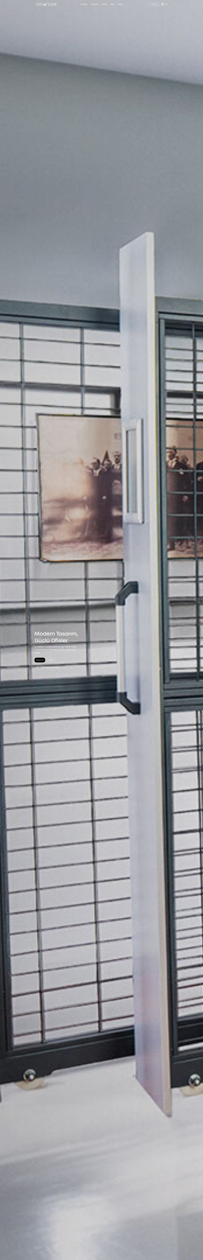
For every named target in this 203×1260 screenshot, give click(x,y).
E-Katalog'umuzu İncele (50, 667)
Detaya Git (39, 660)
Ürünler (104, 4)
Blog (112, 4)
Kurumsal (94, 4)
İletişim (120, 4)
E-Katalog (154, 4)
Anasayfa (83, 4)
